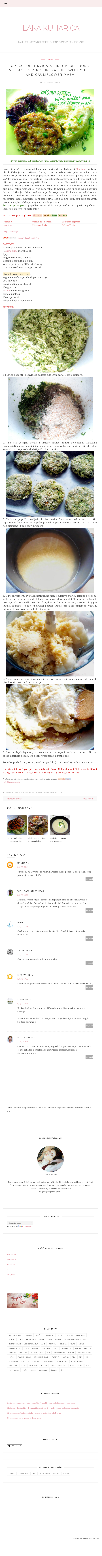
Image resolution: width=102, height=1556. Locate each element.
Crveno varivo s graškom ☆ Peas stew (24, 1418)
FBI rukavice (31, 1339)
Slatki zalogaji (77, 1361)
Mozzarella (66, 1348)
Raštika (65, 1357)
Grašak (58, 1339)
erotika (66, 1473)
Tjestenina (62, 1366)
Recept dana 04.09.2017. (28, 238)
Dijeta (20, 1339)
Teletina (43, 1366)
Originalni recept (10, 231)
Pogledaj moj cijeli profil (50, 1191)
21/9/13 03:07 (23, 1041)
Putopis (56, 1473)
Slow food (13, 1366)
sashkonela (24, 950)
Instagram (11, 1254)
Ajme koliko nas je (16, 1335)
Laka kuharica (51, 28)
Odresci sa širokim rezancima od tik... (15, 839)
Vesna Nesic (24, 999)
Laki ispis (8, 225)
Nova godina (45, 1473)
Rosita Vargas (26, 1037)
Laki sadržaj (23, 1473)
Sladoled (25, 1361)
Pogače (71, 1352)
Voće (25, 1370)
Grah (50, 1339)
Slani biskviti (48, 1361)
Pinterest (11, 1264)
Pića (48, 1352)
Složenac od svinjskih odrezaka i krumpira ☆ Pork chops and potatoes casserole (43, 1408)
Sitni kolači (13, 1361)
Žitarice (58, 792)
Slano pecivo (62, 1361)
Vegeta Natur (14, 1370)
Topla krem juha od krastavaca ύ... (58, 839)
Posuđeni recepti (28, 792)
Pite (41, 1352)
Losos (26, 1348)
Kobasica (62, 1344)
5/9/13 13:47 (22, 954)
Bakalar (69, 1335)
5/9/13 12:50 (22, 895)
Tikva (53, 1366)
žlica (7, 290)
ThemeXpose (93, 1538)
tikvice (46, 792)
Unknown (23, 863)
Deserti (11, 1339)
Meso (56, 1348)
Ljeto (34, 1473)
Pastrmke (12, 1352)
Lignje (81, 1344)
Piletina (34, 1352)
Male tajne (46, 1348)
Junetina (52, 1344)
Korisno (12, 1473)
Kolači (72, 1344)
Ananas (29, 1335)
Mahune (35, 1348)
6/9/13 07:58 (22, 1003)
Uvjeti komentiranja (11, 782)
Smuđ (23, 1366)
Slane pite (36, 1361)
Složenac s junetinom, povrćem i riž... (37, 839)
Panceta (87, 1348)
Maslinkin (81, 168)
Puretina (55, 1357)
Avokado (49, 1335)
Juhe (43, 1344)
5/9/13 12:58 (22, 926)
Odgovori (89, 879)
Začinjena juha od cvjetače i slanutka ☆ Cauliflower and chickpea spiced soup (41, 1403)
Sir (87, 1357)
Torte (72, 1366)
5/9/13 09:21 (22, 867)
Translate (28, 1226)
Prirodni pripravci (41, 1357)
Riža (80, 1357)
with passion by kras (30, 891)
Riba (73, 1357)
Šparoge (54, 1370)
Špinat (63, 1370)
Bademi (60, 1335)
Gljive (41, 1339)
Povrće (39, 792)
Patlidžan (23, 1352)
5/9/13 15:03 (22, 979)
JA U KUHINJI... (25, 975)
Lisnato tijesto (14, 1348)
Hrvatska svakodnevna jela (75, 1339)
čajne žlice (11, 250)
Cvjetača (50, 59)
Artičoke (39, 1335)
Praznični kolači (24, 1357)
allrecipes (37, 215)
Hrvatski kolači (15, 1344)
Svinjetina (33, 1366)
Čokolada (43, 1370)
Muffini (78, 1348)
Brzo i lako (80, 1335)
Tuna (80, 1366)
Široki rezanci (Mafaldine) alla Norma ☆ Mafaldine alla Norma (34, 1413)
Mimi (20, 922)
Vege (52, 792)
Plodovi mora (59, 1352)
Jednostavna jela (31, 1344)
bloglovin (11, 1274)
